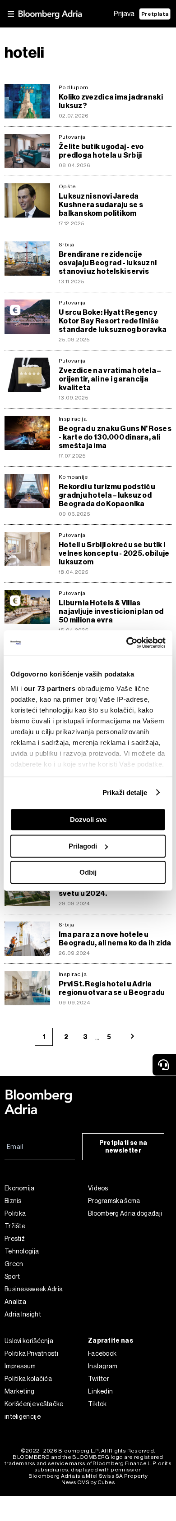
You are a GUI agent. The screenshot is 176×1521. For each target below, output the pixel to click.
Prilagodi (83, 846)
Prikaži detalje (125, 792)
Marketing (20, 1391)
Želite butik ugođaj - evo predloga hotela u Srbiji (101, 150)
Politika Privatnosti (31, 1353)
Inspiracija (73, 419)
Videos (98, 1188)
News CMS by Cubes (88, 1482)
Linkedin (100, 1391)
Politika (15, 1213)
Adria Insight (23, 1314)
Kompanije (73, 477)
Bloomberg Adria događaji (125, 1213)
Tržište (15, 1226)
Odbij (88, 872)
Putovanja (72, 137)
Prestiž (15, 1238)
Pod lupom (73, 87)
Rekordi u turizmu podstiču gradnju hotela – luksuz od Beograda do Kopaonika (107, 495)
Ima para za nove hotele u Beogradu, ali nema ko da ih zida (115, 938)
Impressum (20, 1366)
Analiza (15, 1301)
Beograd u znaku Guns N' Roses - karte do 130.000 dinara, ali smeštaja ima (115, 437)
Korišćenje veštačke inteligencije (34, 1410)
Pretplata (154, 14)
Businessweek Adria (34, 1289)
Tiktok (97, 1403)
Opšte (67, 186)
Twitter (98, 1378)
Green (14, 1263)
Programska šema (114, 1200)
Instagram (103, 1366)
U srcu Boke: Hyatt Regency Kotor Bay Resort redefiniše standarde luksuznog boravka (113, 321)
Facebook (102, 1353)
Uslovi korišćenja (29, 1340)
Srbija (66, 244)
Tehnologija (22, 1251)
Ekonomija (20, 1188)
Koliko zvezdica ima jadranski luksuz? (111, 101)
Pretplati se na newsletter (123, 1146)
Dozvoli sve (88, 819)
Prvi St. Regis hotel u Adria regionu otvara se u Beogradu (112, 988)
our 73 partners (50, 688)
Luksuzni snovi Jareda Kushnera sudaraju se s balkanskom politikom (101, 205)
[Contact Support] (164, 1065)
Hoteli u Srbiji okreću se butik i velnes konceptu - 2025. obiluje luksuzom (114, 553)
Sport (12, 1276)
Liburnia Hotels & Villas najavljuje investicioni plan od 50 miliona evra (111, 611)
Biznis (13, 1200)
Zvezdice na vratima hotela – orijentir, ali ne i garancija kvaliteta (110, 379)
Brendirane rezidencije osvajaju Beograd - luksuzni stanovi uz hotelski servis (108, 263)
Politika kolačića (28, 1378)
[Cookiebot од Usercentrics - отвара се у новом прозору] (127, 643)
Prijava (124, 13)
